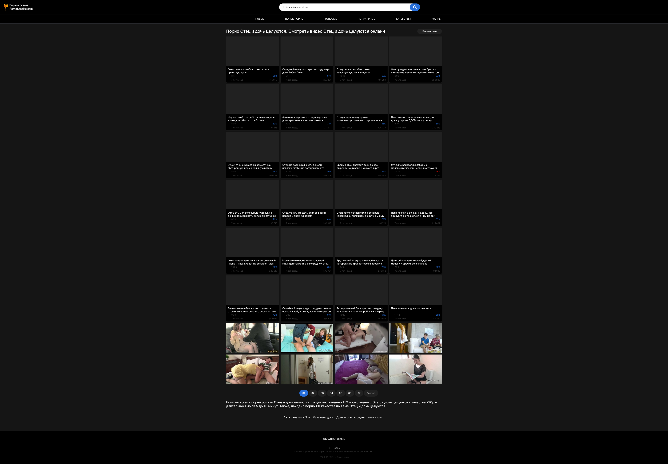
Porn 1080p (334, 448)
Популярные (366, 18)
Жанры (436, 18)
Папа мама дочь (323, 417)
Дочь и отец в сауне (350, 417)
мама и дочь (375, 417)
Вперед (371, 393)
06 (349, 393)
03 (322, 393)
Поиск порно (294, 18)
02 (313, 393)
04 (331, 393)
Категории (403, 18)
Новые (259, 18)
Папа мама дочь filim (297, 417)
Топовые (331, 18)
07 (358, 393)
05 (340, 393)
